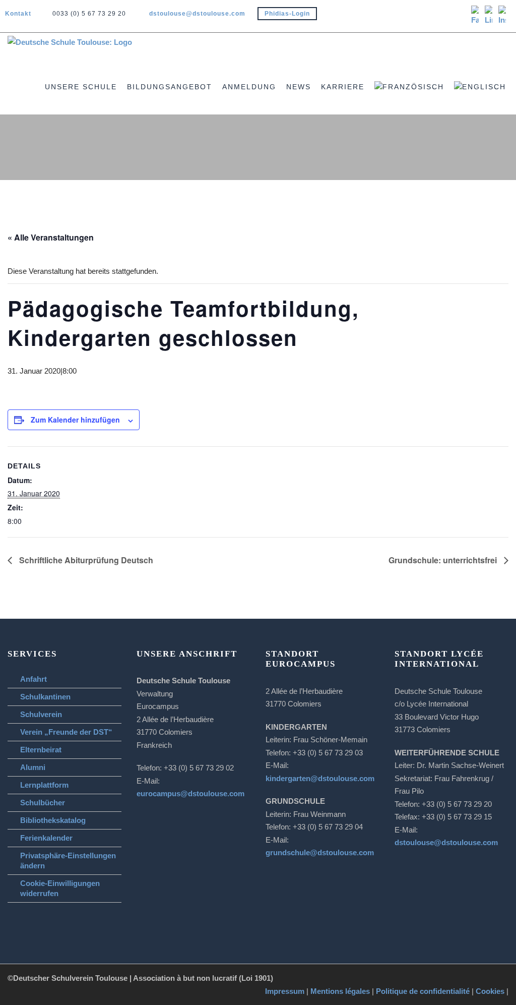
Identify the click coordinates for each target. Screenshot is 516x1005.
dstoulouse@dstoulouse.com (197, 13)
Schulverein (41, 714)
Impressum (284, 991)
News (298, 87)
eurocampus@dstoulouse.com (190, 793)
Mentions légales (340, 991)
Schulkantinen (45, 696)
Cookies (490, 991)
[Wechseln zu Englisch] (485, 97)
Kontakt (18, 13)
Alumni (32, 767)
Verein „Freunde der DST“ (66, 732)
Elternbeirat (40, 749)
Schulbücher (42, 802)
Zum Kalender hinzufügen (75, 420)
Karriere (342, 87)
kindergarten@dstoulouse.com (320, 778)
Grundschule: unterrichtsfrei (444, 560)
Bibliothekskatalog (53, 820)
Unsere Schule (81, 87)
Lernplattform (44, 785)
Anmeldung (249, 87)
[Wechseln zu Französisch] (414, 97)
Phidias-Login (287, 13)
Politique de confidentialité (423, 991)
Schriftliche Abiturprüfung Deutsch (85, 560)
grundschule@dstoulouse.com (320, 852)
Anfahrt (33, 679)
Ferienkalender (46, 838)
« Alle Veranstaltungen (51, 237)
